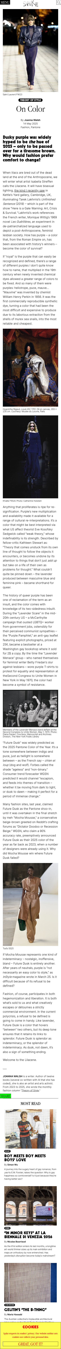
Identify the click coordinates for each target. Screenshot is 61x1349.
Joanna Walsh (32, 120)
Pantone (35, 127)
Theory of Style (30, 1090)
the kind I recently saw (29, 190)
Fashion (25, 127)
